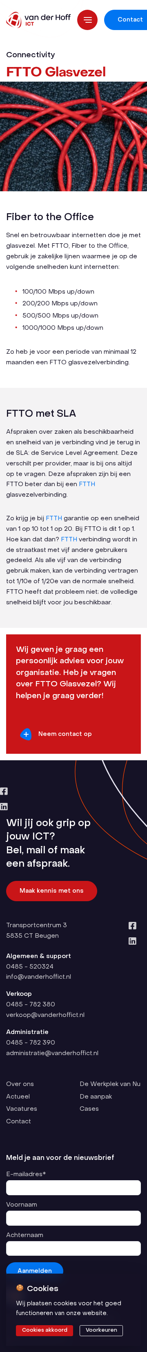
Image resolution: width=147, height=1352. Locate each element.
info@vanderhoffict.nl (38, 977)
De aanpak (96, 1097)
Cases (89, 1109)
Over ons (20, 1084)
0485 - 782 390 (30, 1043)
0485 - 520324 (29, 967)
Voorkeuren (101, 1330)
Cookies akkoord (44, 1330)
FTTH (87, 484)
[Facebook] (72, 792)
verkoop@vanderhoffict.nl (45, 1015)
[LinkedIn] (72, 807)
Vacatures (21, 1109)
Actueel (18, 1097)
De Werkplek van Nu (110, 1084)
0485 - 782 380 (30, 1005)
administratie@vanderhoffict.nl (52, 1053)
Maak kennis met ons (52, 891)
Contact (18, 1122)
